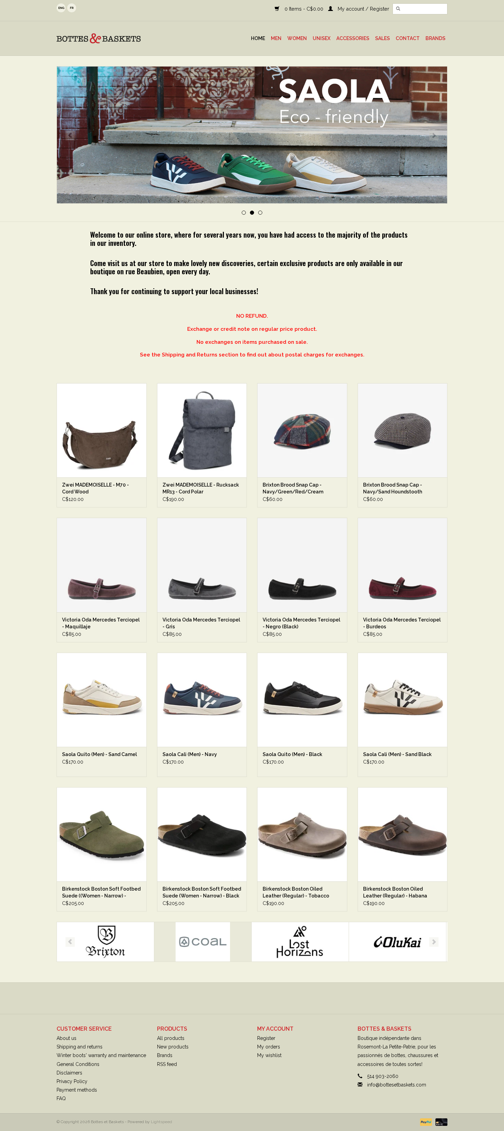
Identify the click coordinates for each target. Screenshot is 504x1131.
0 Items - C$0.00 (303, 9)
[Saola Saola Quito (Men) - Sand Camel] (102, 700)
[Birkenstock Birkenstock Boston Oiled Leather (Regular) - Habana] (403, 834)
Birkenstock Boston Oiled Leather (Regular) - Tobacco (296, 892)
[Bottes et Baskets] (115, 38)
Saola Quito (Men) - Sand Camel (99, 754)
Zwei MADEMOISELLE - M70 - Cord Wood (95, 488)
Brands (435, 38)
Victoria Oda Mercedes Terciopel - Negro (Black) (301, 623)
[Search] (398, 8)
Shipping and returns (80, 1047)
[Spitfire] (397, 942)
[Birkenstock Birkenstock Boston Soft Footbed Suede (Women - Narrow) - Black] (202, 834)
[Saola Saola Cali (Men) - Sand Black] (403, 700)
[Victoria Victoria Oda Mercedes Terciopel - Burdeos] (403, 565)
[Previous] (70, 135)
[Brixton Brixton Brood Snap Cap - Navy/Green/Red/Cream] (302, 430)
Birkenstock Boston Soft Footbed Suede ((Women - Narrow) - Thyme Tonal (101, 892)
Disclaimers (69, 1073)
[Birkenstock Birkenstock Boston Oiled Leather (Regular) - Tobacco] (302, 834)
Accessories (352, 38)
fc (71, 7)
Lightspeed (161, 1121)
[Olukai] (300, 942)
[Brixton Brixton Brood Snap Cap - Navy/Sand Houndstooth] (403, 430)
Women (297, 38)
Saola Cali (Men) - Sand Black (397, 754)
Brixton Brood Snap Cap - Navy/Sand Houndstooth (392, 488)
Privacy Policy (72, 1081)
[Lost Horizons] (202, 942)
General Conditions (78, 1064)
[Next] (434, 135)
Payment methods (77, 1090)
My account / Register (362, 9)
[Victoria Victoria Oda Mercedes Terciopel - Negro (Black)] (302, 565)
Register (266, 1038)
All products (170, 1038)
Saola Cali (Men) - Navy (190, 754)
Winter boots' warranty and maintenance (101, 1055)
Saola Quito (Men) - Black (292, 754)
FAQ (61, 1098)
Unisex (322, 38)
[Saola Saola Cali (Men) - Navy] (202, 700)
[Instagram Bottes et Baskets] (258, 998)
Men (276, 38)
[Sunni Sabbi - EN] (252, 134)
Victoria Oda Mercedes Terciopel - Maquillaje (101, 623)
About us (66, 1038)
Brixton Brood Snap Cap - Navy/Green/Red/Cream (293, 488)
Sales (382, 38)
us (61, 7)
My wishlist (269, 1055)
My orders (268, 1047)
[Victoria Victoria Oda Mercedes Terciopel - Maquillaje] (102, 565)
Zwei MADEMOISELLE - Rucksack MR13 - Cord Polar (201, 488)
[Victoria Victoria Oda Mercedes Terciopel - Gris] (202, 565)
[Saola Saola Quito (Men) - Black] (302, 700)
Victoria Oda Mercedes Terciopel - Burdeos (402, 623)
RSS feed (167, 1064)
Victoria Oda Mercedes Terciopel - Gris (201, 623)
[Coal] (105, 942)
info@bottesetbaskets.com (396, 1085)
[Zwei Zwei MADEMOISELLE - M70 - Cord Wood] (102, 430)
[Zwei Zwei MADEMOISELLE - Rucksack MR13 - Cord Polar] (202, 430)
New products (173, 1047)
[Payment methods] (425, 1122)
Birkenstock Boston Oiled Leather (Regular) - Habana (395, 892)
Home (258, 38)
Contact (408, 38)
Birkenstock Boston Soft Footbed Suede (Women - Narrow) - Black (202, 892)
